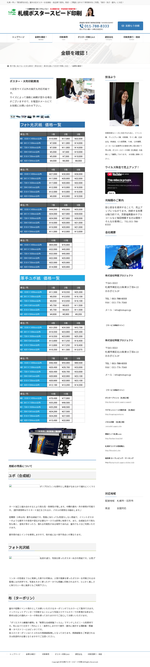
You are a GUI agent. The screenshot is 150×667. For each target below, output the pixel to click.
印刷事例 (45, 654)
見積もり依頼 (132, 25)
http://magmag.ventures (114, 414)
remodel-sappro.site (113, 426)
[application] (124, 183)
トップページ (15, 654)
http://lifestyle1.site (112, 450)
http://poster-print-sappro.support (118, 402)
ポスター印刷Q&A (62, 654)
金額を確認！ (31, 654)
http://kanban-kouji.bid (113, 438)
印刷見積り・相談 (95, 654)
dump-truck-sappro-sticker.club (122, 462)
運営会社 (78, 654)
